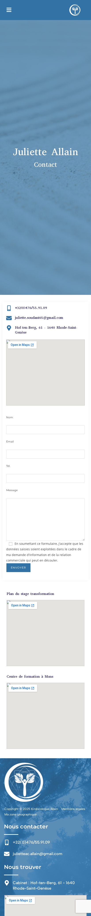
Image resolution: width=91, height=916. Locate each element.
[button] (8, 10)
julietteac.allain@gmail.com (37, 853)
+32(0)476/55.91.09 (31, 307)
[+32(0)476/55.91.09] (9, 308)
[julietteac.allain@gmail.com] (6, 854)
